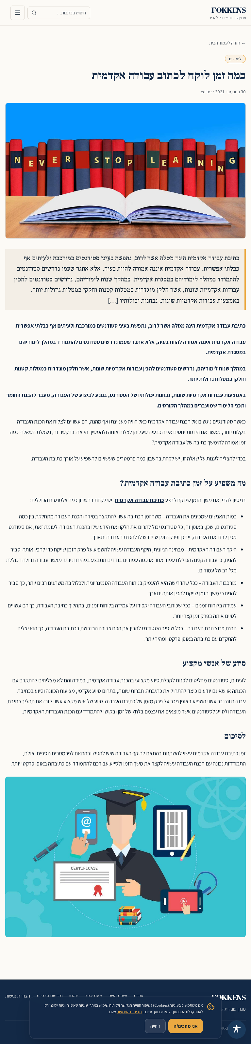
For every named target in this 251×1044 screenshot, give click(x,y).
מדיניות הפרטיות (129, 1011)
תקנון (73, 996)
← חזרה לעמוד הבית (227, 43)
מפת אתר (93, 996)
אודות (138, 996)
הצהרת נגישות (17, 996)
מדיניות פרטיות (50, 996)
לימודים (235, 58)
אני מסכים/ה (186, 1026)
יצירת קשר (118, 996)
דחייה (155, 1026)
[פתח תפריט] (17, 13)
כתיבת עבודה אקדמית (139, 500)
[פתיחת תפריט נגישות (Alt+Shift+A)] (236, 1029)
